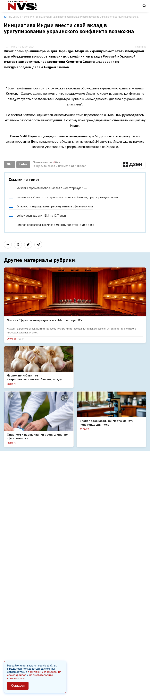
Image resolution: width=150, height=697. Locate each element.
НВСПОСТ (15, 17)
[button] (133, 164)
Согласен (18, 685)
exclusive (29, 17)
